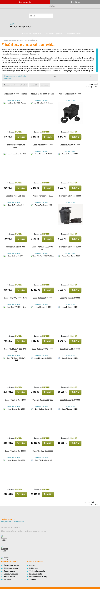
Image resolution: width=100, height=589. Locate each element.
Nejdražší (34, 85)
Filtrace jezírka (13, 40)
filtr (50, 49)
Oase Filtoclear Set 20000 (15, 451)
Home (6, 40)
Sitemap (32, 579)
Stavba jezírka (9, 577)
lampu (72, 49)
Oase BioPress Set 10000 (70, 298)
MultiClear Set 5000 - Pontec (15, 94)
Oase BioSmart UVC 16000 (42, 349)
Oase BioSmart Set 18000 (70, 349)
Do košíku (21, 136)
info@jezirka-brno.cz (73, 34)
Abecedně (45, 85)
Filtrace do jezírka (11, 568)
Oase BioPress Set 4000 (15, 196)
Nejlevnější (23, 85)
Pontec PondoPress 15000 (70, 247)
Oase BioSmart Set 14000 (70, 145)
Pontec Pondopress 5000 (43, 196)
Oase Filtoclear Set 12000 (15, 400)
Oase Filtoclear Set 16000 (70, 400)
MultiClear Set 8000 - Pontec (42, 94)
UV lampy (7, 579)
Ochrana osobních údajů (38, 577)
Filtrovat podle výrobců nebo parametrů (15, 77)
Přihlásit (52, 6)
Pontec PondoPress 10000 (70, 196)
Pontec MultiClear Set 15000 (70, 94)
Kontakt (32, 565)
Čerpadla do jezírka (11, 565)
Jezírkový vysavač (11, 574)
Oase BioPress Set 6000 (42, 298)
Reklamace (33, 568)
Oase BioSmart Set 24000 (42, 400)
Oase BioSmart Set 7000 (15, 247)
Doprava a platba (35, 574)
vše (96, 87)
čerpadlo (56, 49)
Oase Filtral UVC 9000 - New (15, 298)
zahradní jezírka (33, 58)
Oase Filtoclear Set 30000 (42, 451)
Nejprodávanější (9, 85)
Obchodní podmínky (37, 571)
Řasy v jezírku (9, 571)
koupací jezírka (45, 58)
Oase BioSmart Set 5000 (43, 145)
